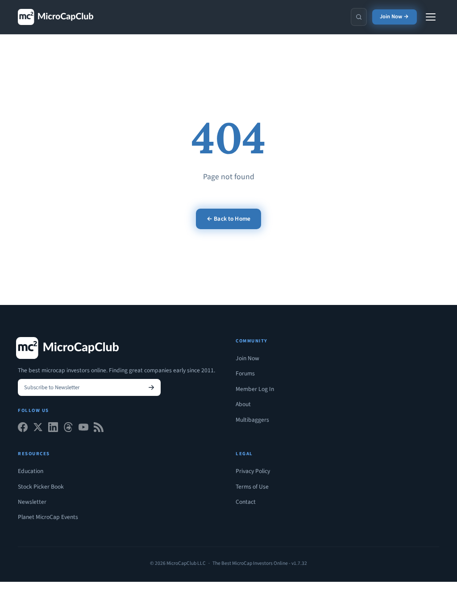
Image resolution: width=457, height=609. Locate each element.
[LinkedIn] (53, 429)
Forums (245, 373)
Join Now (247, 358)
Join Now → (394, 16)
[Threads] (68, 429)
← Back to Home (228, 218)
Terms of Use (252, 486)
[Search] (359, 17)
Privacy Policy (253, 471)
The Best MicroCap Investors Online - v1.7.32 (259, 563)
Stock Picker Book (41, 486)
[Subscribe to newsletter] (151, 387)
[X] (38, 429)
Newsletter (32, 502)
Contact (246, 502)
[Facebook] (23, 429)
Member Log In (255, 389)
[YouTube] (83, 429)
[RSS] (99, 429)
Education (30, 471)
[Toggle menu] (430, 17)
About (243, 404)
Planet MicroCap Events (48, 517)
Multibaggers (252, 420)
